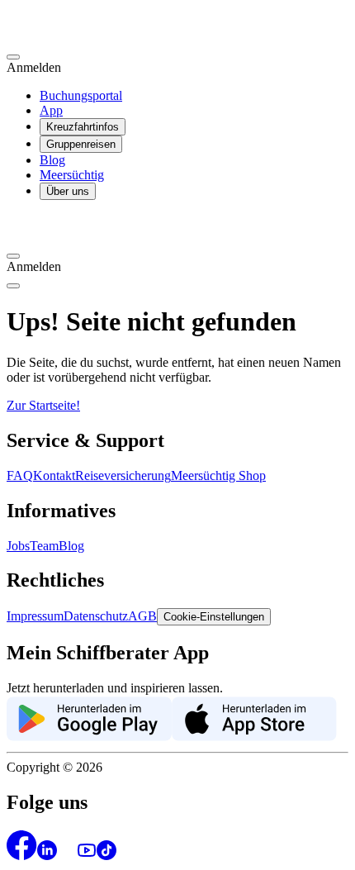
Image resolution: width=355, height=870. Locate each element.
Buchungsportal (81, 95)
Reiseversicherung (123, 475)
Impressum (35, 616)
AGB (142, 616)
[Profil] (13, 57)
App (51, 110)
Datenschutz (96, 616)
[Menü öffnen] (13, 285)
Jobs (18, 546)
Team (44, 546)
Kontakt (54, 475)
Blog (52, 160)
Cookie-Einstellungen (213, 617)
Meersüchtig (72, 175)
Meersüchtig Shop (218, 475)
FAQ (20, 475)
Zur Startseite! (43, 405)
